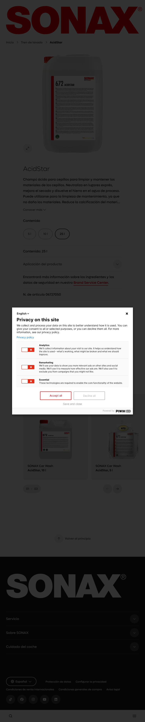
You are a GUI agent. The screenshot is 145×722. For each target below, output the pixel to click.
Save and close (72, 404)
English (22, 313)
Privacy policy (25, 337)
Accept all (56, 395)
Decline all (89, 395)
